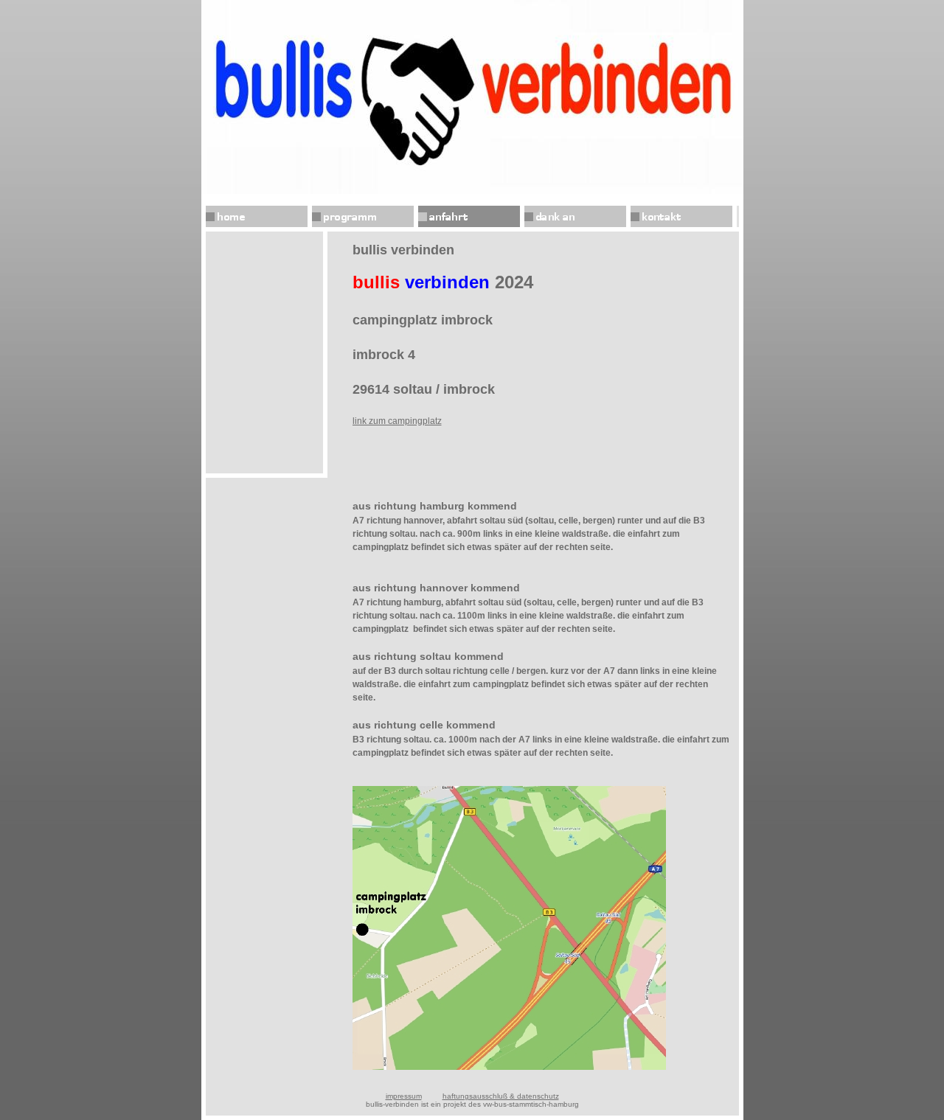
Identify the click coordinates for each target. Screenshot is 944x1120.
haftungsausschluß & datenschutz (500, 1096)
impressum (404, 1096)
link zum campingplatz (397, 421)
